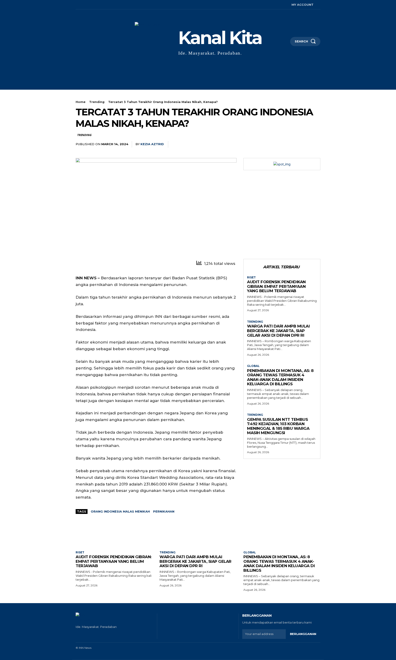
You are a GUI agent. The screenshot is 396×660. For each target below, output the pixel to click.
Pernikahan (163, 511)
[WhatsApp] (294, 144)
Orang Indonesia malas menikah (120, 511)
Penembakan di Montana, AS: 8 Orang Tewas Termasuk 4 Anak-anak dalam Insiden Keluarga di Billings (280, 377)
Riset (251, 277)
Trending (96, 102)
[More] (315, 144)
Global (253, 366)
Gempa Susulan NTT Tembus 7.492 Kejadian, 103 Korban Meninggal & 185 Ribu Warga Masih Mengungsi (278, 426)
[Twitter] (97, 4)
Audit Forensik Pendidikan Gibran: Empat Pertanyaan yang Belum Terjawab (276, 286)
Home (80, 102)
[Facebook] (76, 4)
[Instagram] (83, 4)
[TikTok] (90, 4)
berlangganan (303, 634)
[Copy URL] (304, 144)
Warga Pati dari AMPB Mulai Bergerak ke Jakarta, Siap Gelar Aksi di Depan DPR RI (278, 330)
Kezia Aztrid (152, 144)
